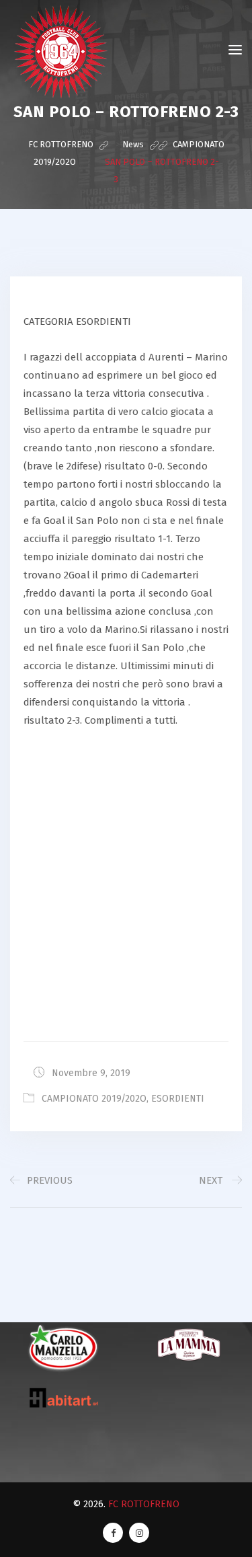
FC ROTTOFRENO (143, 1504)
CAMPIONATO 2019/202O (94, 1098)
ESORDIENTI (177, 1098)
